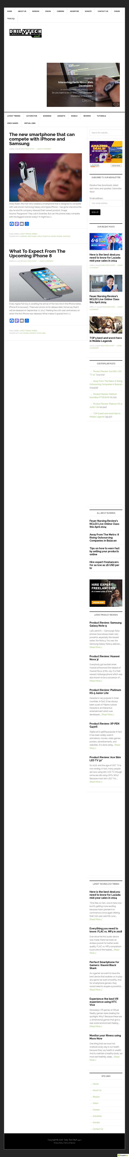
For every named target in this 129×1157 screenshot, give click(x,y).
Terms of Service (69, 1143)
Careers (96, 1109)
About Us (97, 1090)
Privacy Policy (58, 1143)
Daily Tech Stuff (25, 33)
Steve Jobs (41, 333)
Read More (87, 100)
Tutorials (89, 75)
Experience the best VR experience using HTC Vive (104, 1001)
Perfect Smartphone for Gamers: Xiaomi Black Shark (104, 965)
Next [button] (118, 104)
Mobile (34, 234)
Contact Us (98, 1129)
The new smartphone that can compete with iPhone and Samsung (42, 139)
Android (23, 236)
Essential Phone (49, 236)
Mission (96, 1097)
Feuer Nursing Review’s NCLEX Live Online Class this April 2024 (104, 299)
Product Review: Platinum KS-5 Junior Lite (105, 691)
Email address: (96, 198)
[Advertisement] (83, 45)
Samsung (66, 236)
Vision (95, 1103)
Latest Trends (25, 234)
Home (96, 1084)
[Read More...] (96, 647)
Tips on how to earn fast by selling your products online (104, 551)
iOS (21, 333)
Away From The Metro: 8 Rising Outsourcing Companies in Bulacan (104, 537)
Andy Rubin (32, 236)
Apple (39, 236)
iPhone (59, 236)
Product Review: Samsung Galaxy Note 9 (106, 624)
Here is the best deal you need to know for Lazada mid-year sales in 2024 (105, 257)
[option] (83, 85)
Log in (79, 1140)
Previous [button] (114, 104)
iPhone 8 (32, 333)
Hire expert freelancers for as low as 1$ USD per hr (104, 565)
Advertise (97, 1116)
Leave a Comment (44, 149)
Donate (96, 1122)
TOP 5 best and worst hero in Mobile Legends (106, 339)
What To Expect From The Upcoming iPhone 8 (37, 253)
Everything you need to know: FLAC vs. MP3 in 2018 (106, 930)
